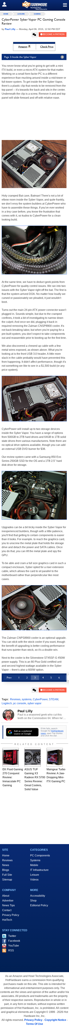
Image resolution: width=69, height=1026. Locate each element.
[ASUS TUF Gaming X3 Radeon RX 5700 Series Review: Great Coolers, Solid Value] (33, 757)
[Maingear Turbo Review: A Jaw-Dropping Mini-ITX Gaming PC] (55, 757)
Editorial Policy (39, 905)
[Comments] (35, 34)
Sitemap (7, 879)
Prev (9, 677)
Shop (33, 900)
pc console (19, 703)
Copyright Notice (55, 1020)
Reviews (15, 699)
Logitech (7, 703)
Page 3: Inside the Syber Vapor (20, 57)
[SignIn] (6, 4)
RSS (11, 950)
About (5, 895)
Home (5, 855)
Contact (6, 910)
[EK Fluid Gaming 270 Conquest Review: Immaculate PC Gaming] (11, 757)
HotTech (7, 919)
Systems (35, 860)
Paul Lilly (25, 711)
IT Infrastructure (39, 870)
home (5, 14)
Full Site (7, 874)
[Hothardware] (34, 5)
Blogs (5, 870)
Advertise (7, 900)
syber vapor (34, 703)
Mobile (34, 865)
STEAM (53, 699)
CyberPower (40, 699)
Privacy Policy (10, 915)
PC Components (40, 855)
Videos (34, 879)
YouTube (13, 945)
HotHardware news (52, 732)
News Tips (8, 905)
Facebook (14, 940)
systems (26, 699)
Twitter (12, 936)
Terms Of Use (34, 1024)
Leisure (21, 14)
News (5, 865)
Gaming (37, 14)
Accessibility (37, 895)
